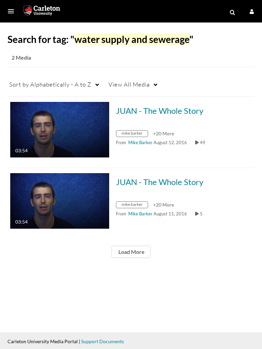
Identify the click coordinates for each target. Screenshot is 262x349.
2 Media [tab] (21, 57)
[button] (13, 11)
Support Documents (102, 341)
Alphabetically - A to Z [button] (50, 84)
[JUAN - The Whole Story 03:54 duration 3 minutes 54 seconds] (59, 129)
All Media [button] (129, 84)
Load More (131, 251)
